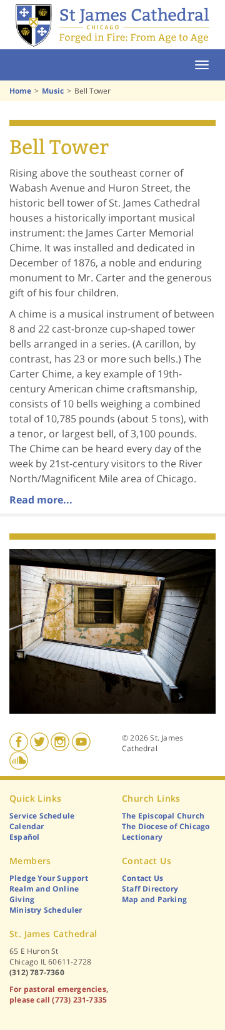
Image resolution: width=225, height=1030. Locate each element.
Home (25, 64)
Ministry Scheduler (45, 910)
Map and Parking (154, 899)
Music (53, 90)
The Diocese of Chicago (165, 826)
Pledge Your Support (48, 878)
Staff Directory (150, 888)
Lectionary (142, 837)
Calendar (26, 826)
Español (24, 837)
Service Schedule (41, 815)
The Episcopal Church (163, 815)
